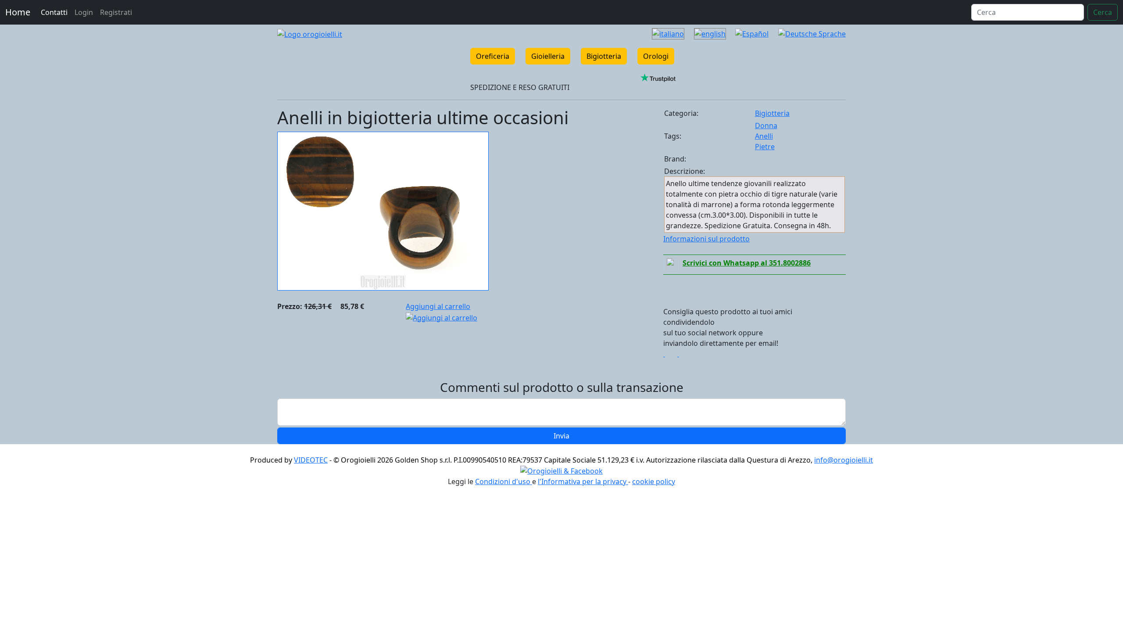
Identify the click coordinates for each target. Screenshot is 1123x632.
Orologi (656, 56)
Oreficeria (492, 56)
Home (17, 12)
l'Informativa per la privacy (583, 481)
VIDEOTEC (311, 460)
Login (84, 12)
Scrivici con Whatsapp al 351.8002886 (747, 263)
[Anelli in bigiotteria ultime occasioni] (383, 210)
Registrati (116, 12)
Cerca (1102, 12)
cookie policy (653, 481)
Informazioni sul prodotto (706, 239)
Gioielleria (548, 56)
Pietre (765, 146)
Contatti (54, 12)
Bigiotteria (604, 56)
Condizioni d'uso (503, 481)
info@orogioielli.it (843, 460)
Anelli (764, 136)
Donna (766, 125)
